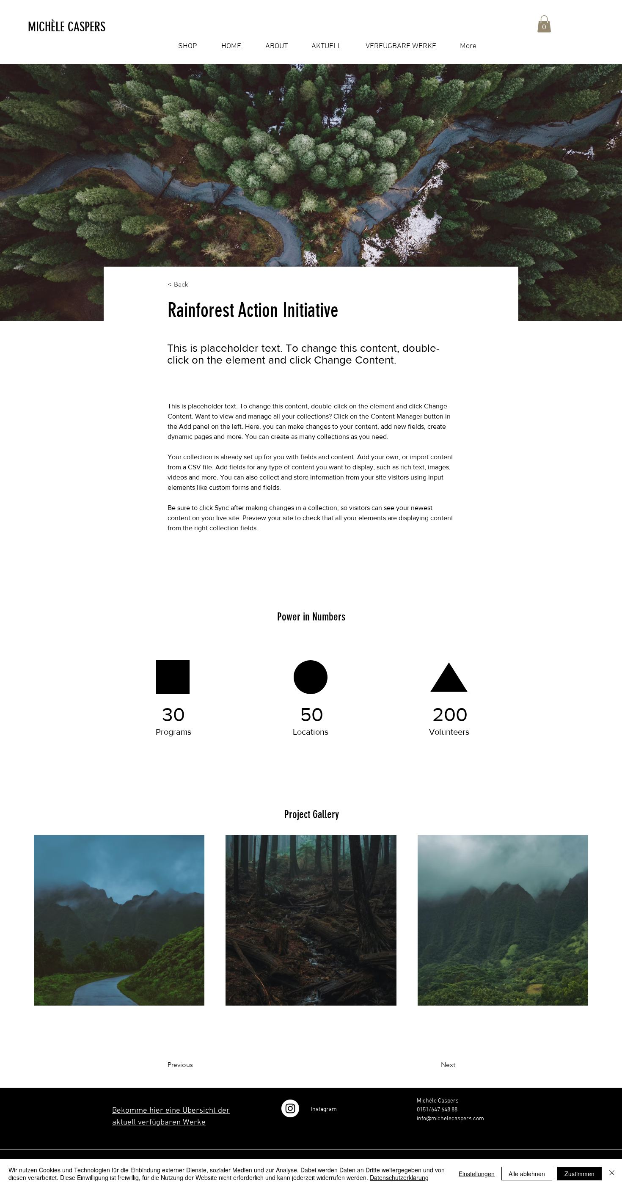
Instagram (324, 1109)
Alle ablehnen (527, 1173)
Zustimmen (579, 1173)
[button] (73, 27)
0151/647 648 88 (437, 1110)
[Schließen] (612, 1173)
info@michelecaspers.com (450, 1118)
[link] (544, 24)
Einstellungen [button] (477, 1173)
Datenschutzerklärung (399, 1177)
